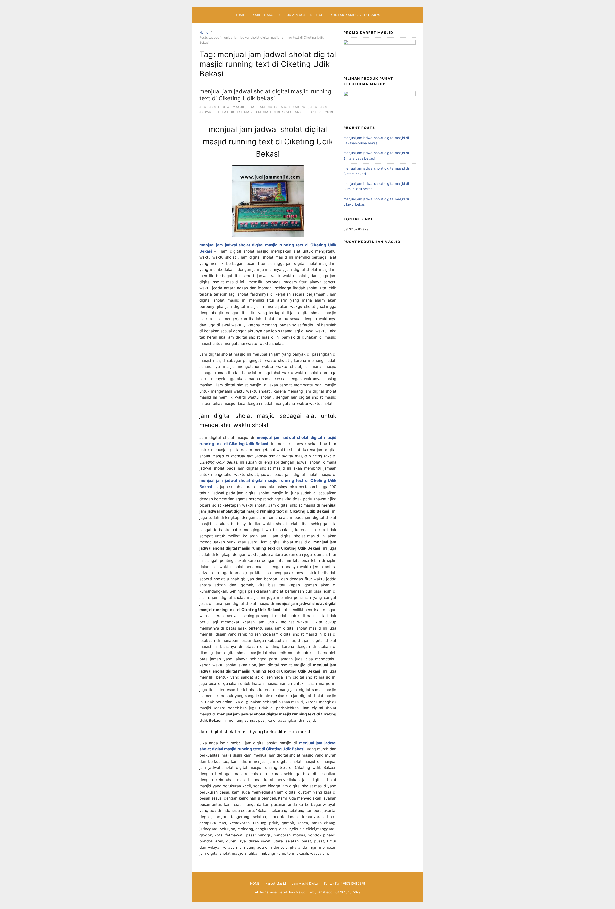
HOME (240, 15)
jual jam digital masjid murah (278, 107)
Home (203, 32)
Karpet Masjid (266, 15)
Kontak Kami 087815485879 (355, 15)
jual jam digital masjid (222, 107)
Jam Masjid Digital (305, 15)
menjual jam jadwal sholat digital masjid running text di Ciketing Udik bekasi (265, 95)
